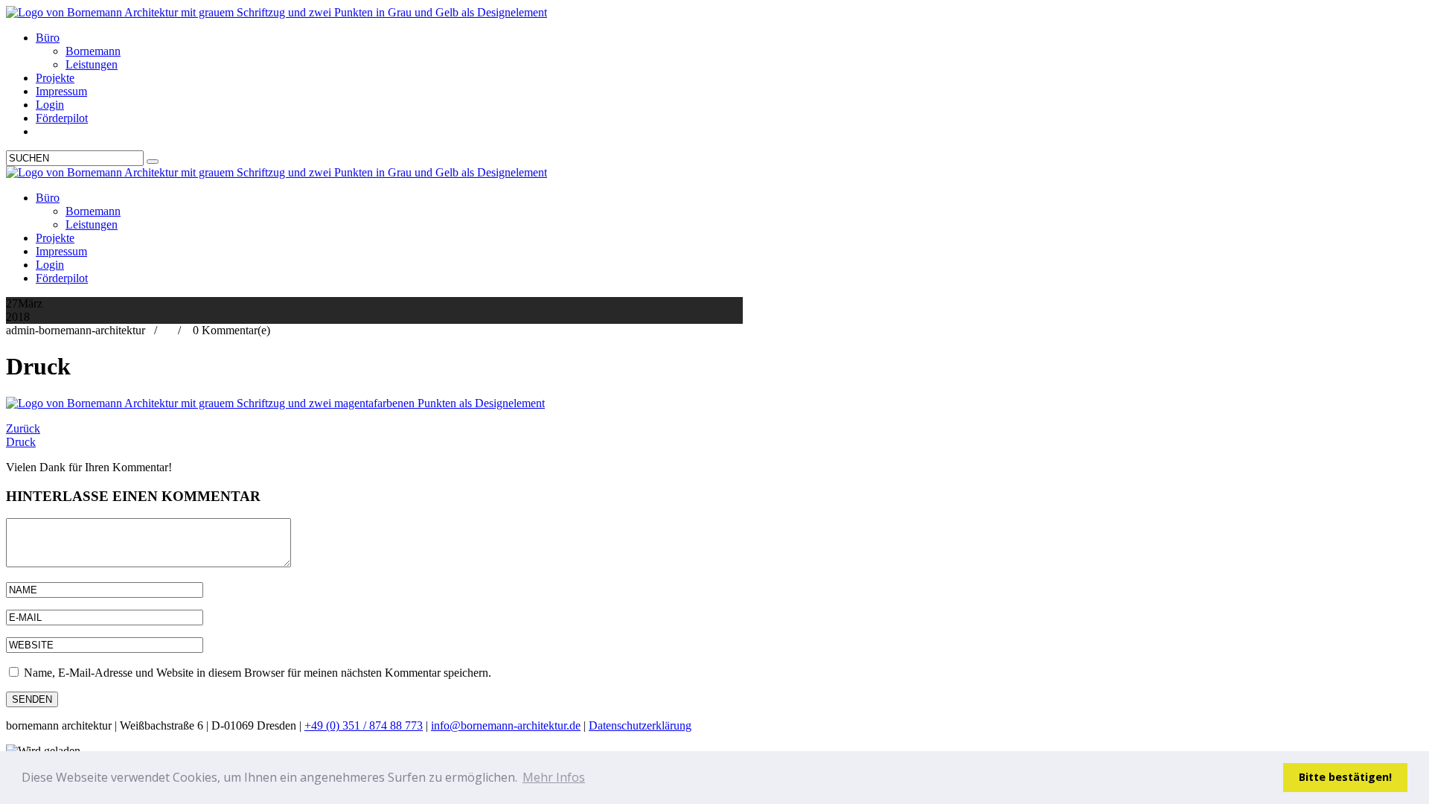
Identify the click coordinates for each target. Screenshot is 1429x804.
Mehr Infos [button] (553, 777)
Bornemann (93, 51)
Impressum (61, 91)
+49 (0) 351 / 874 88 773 (363, 725)
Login (50, 104)
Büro (48, 37)
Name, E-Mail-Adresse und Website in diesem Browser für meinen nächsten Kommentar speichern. (257, 672)
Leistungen (91, 64)
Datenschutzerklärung (640, 725)
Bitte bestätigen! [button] (1345, 777)
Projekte (55, 77)
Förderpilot (62, 118)
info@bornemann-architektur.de (506, 725)
